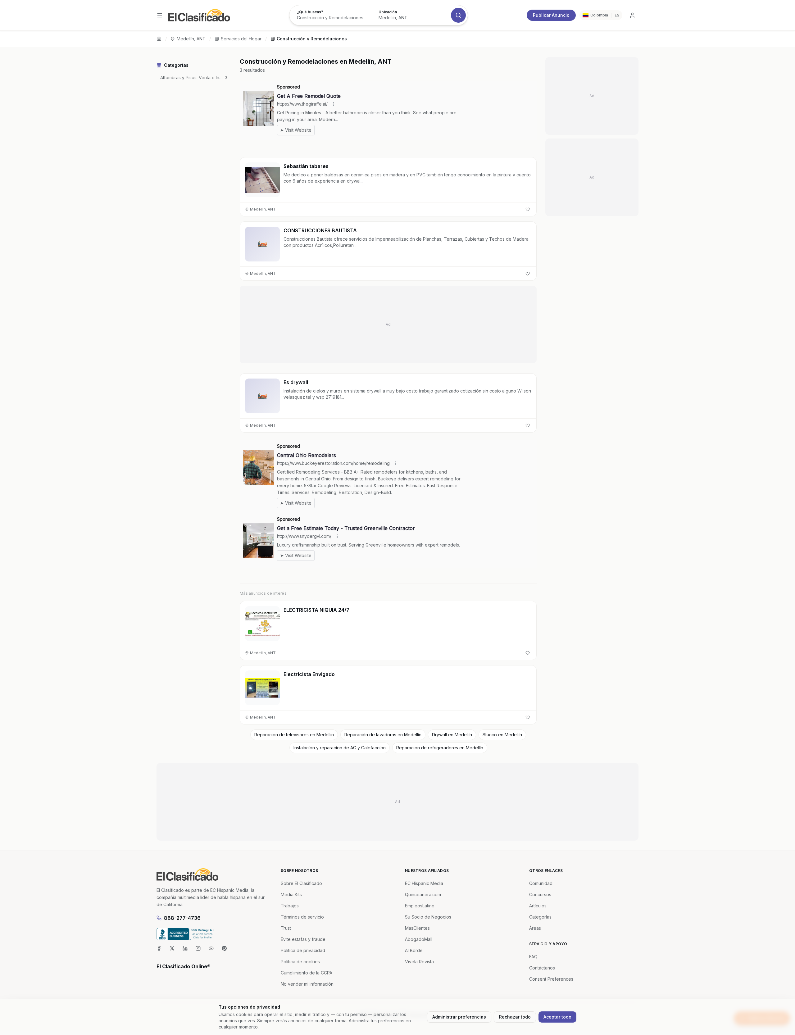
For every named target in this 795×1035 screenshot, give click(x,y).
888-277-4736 (182, 918)
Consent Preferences (551, 979)
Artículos (538, 905)
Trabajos (290, 905)
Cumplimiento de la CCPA (306, 972)
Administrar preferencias (459, 1016)
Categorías (540, 916)
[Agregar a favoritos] (527, 209)
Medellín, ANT (191, 38)
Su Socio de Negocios (428, 916)
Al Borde (414, 950)
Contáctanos (542, 967)
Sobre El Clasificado (301, 883)
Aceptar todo (557, 1016)
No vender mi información (307, 984)
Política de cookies (300, 961)
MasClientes (417, 928)
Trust (286, 928)
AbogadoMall (418, 939)
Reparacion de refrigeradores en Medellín (439, 747)
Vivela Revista (419, 961)
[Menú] (159, 15)
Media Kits (291, 894)
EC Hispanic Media (424, 883)
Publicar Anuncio (551, 15)
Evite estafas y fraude (303, 939)
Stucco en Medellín (502, 734)
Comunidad (540, 883)
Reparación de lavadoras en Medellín (382, 734)
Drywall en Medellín (452, 734)
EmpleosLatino (419, 905)
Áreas (535, 928)
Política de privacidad (303, 950)
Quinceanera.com (423, 894)
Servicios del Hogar (241, 38)
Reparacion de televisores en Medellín (294, 734)
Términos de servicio (302, 916)
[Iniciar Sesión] (632, 15)
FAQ (533, 956)
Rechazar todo (515, 1016)
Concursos (540, 894)
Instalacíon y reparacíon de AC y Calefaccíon (339, 747)
